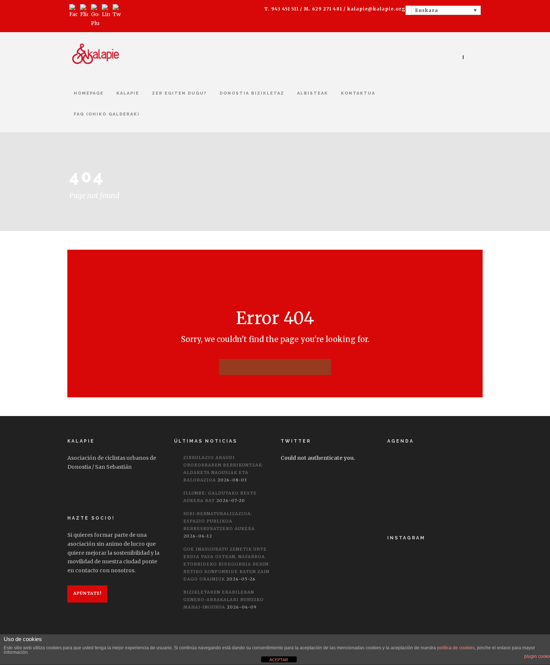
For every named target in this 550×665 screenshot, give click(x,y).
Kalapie (127, 93)
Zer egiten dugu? (179, 93)
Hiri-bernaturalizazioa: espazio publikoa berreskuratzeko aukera (219, 521)
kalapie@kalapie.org (376, 9)
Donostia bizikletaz (252, 93)
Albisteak (312, 93)
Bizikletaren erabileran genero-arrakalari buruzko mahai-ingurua (223, 599)
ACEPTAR (278, 660)
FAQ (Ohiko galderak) (107, 114)
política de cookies (456, 647)
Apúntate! (87, 593)
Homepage (89, 93)
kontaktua (358, 93)
